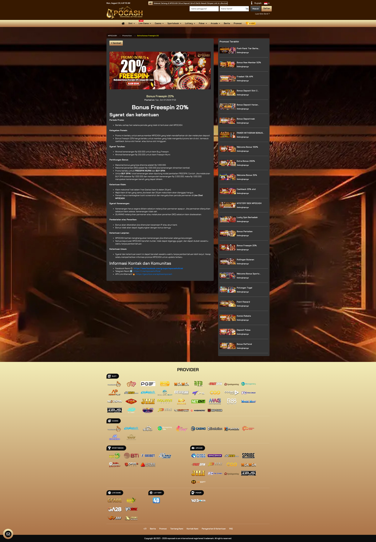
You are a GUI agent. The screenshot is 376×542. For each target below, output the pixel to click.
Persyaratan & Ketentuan (214, 528)
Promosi (238, 23)
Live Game (144, 23)
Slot (130, 23)
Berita (227, 23)
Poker (202, 23)
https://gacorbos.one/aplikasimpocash (154, 274)
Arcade (214, 23)
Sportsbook (173, 23)
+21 (144, 528)
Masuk (255, 8)
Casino (158, 23)
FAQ (231, 528)
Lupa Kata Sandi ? (262, 14)
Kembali (116, 43)
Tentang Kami (176, 528)
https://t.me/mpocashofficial (147, 271)
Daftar (266, 8)
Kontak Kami (192, 528)
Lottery (189, 23)
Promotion (127, 35)
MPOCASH (112, 35)
